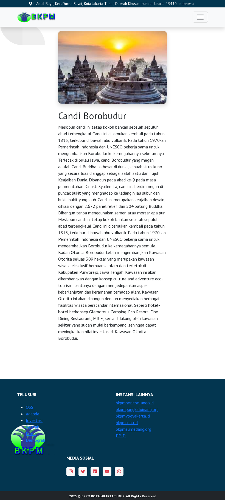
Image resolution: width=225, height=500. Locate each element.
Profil (31, 433)
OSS (29, 407)
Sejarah (32, 427)
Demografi (35, 440)
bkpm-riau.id (127, 422)
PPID (121, 435)
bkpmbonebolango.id (135, 402)
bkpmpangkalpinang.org (137, 409)
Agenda (32, 413)
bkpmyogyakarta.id (133, 416)
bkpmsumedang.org (133, 429)
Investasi (34, 420)
